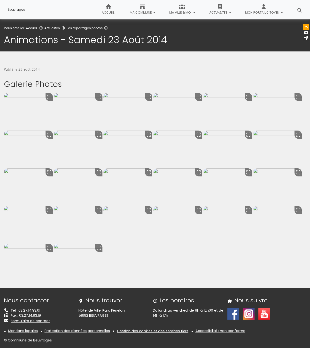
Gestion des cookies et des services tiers (152, 331)
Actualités (52, 28)
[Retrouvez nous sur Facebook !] (233, 313)
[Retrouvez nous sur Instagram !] (249, 313)
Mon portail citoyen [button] (262, 12)
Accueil (108, 12)
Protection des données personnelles (77, 330)
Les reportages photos (85, 28)
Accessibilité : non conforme (220, 330)
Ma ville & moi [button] (180, 12)
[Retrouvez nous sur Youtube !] (264, 313)
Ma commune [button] (141, 12)
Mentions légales (23, 330)
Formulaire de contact (30, 320)
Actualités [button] (218, 12)
